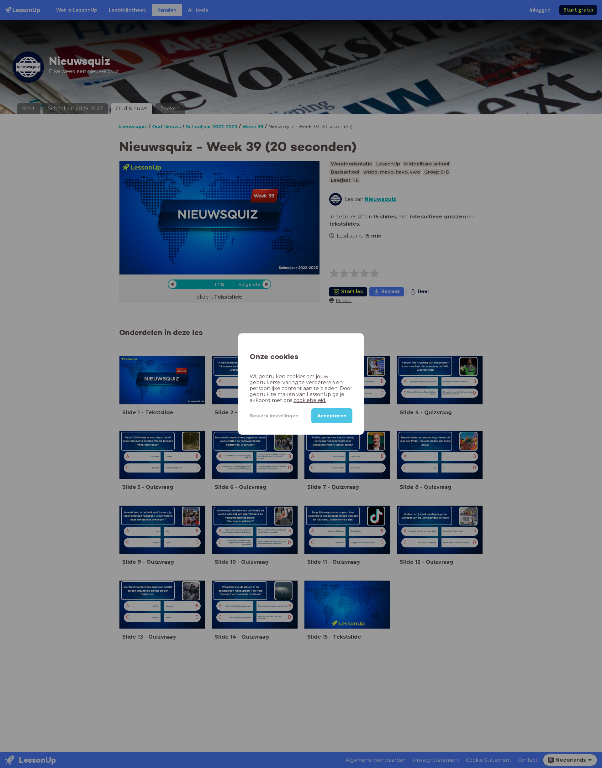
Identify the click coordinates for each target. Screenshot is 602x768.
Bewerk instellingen (274, 416)
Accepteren (331, 416)
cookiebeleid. (309, 400)
